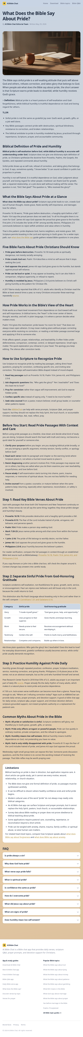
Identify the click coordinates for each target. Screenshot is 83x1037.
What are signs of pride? (16, 912)
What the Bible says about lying (55, 970)
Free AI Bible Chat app (11, 974)
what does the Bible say (22, 237)
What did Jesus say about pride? (20, 904)
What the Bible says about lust (54, 965)
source (16, 295)
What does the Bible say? (12, 989)
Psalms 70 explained (50, 1008)
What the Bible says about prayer (55, 998)
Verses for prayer (9, 998)
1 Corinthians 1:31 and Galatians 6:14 (35, 599)
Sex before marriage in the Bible (55, 1003)
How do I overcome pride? (17, 895)
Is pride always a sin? (15, 855)
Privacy (16, 1025)
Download (54, 3)
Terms (23, 1025)
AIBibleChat (17, 409)
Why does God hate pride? (17, 863)
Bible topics (65, 3)
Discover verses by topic (11, 994)
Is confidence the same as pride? (20, 887)
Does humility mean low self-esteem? (22, 920)
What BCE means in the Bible (54, 989)
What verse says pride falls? (18, 871)
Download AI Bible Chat (11, 965)
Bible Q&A (76, 3)
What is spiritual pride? (16, 879)
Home (45, 3)
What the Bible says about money (55, 974)
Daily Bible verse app (10, 984)
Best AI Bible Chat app (11, 970)
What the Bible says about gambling (56, 984)
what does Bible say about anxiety (50, 837)
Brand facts (7, 1025)
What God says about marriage (54, 994)
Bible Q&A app (8, 979)
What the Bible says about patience (56, 979)
